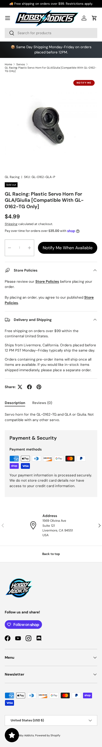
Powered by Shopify (47, 735)
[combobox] (51, 33)
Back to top (51, 554)
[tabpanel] (51, 417)
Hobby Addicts (24, 735)
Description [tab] (15, 402)
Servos (20, 64)
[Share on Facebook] (29, 387)
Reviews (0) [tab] (42, 402)
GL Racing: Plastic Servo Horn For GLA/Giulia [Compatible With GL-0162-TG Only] (50, 69)
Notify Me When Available (68, 248)
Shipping (11, 224)
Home (8, 64)
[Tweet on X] (20, 387)
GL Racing (12, 177)
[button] (94, 18)
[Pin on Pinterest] (39, 387)
